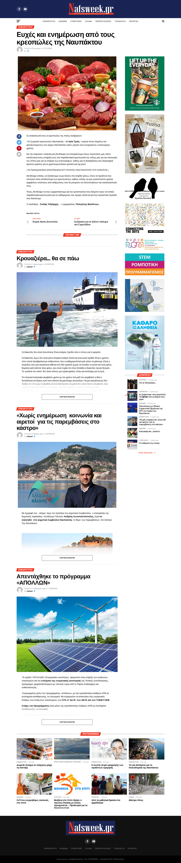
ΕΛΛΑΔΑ (88, 21)
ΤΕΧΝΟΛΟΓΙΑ (120, 21)
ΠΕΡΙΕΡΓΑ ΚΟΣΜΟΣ (103, 21)
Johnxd (29, 267)
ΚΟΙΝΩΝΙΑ (63, 21)
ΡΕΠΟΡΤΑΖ (133, 21)
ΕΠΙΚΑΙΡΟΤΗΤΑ (49, 21)
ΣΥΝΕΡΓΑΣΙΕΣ (76, 21)
